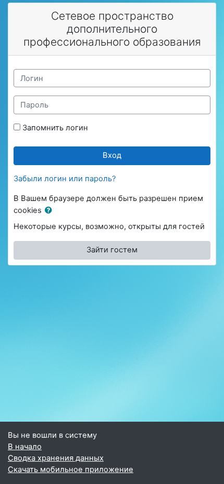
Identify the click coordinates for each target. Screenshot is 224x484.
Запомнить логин (55, 127)
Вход (112, 155)
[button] (50, 211)
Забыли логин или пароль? (65, 178)
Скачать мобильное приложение (70, 469)
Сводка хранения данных (56, 458)
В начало (25, 446)
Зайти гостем (112, 249)
